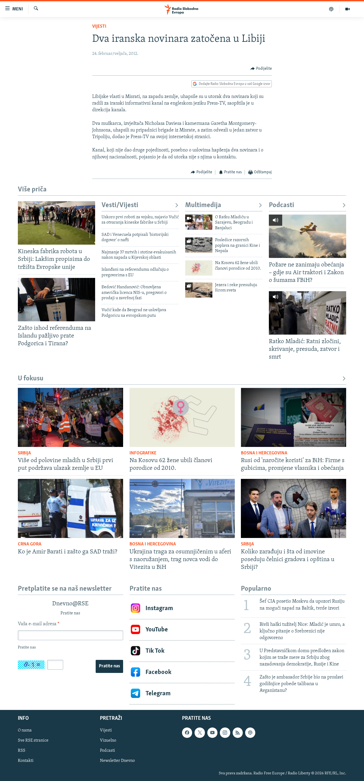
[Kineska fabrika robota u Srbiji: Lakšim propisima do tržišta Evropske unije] (56, 223)
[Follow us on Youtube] (212, 732)
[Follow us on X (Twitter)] (200, 732)
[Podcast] (331, 9)
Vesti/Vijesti (120, 205)
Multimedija (203, 205)
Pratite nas (109, 666)
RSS (21, 751)
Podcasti (281, 205)
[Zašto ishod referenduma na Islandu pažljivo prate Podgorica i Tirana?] (56, 299)
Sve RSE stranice (33, 740)
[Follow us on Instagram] (225, 732)
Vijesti (99, 26)
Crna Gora (29, 544)
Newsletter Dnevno (117, 761)
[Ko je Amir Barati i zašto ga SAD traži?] (70, 508)
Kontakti (26, 761)
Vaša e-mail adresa (38, 624)
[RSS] (238, 732)
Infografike (143, 453)
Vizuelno (108, 740)
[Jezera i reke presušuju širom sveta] (198, 290)
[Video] (347, 9)
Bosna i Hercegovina (264, 453)
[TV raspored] (250, 732)
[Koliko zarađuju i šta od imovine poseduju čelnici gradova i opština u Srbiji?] (293, 508)
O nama (25, 730)
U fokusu (30, 378)
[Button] (261, 68)
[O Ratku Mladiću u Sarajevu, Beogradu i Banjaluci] (198, 222)
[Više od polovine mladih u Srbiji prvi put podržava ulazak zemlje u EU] (70, 417)
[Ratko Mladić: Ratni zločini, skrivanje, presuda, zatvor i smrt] (307, 313)
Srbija (24, 453)
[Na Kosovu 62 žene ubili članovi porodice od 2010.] (198, 268)
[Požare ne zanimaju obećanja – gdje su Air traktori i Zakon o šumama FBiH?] (307, 236)
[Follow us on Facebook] (187, 732)
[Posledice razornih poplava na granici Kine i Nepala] (198, 245)
